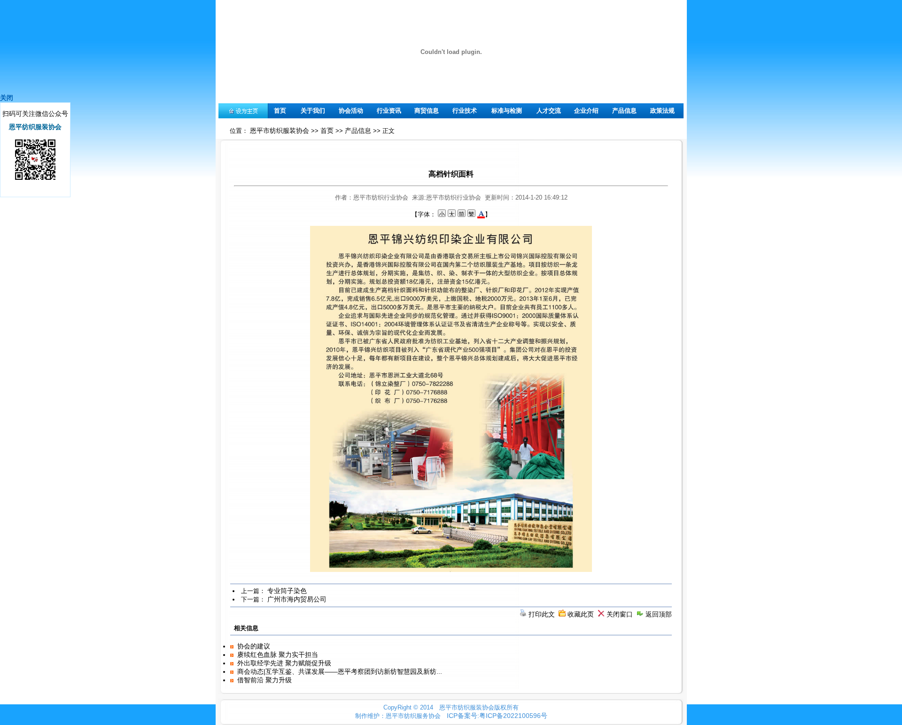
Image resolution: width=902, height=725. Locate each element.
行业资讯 (389, 110)
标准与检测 (506, 110)
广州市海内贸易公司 (297, 599)
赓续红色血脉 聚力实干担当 (277, 654)
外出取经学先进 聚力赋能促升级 (284, 663)
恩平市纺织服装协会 (279, 130)
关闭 (6, 97)
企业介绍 (586, 110)
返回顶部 (658, 614)
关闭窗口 (620, 614)
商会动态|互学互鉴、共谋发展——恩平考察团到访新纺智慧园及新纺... (339, 671)
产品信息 (624, 110)
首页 (280, 110)
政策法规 (662, 110)
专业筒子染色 (287, 590)
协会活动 (351, 110)
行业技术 (464, 110)
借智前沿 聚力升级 (264, 680)
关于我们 (313, 110)
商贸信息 (426, 110)
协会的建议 (253, 646)
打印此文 (542, 614)
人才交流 (549, 110)
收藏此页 (581, 614)
